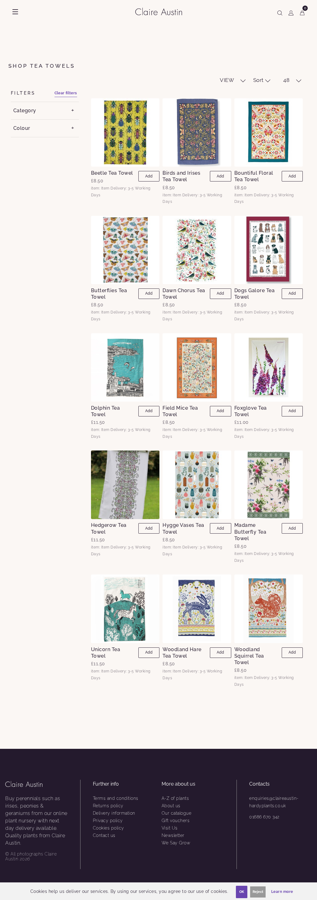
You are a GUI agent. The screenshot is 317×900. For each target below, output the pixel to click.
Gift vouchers (176, 820)
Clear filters (65, 93)
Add (149, 176)
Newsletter (173, 835)
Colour (21, 128)
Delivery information (114, 813)
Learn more (282, 891)
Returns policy (108, 805)
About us (171, 805)
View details (125, 132)
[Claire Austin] (161, 11)
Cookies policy (108, 827)
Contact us (104, 835)
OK (241, 892)
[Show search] (279, 11)
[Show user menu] (291, 11)
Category (24, 110)
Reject (258, 892)
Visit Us (170, 827)
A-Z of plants (175, 798)
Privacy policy (108, 820)
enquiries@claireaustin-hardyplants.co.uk (274, 802)
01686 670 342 (264, 816)
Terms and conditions (115, 798)
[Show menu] (15, 11)
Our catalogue (177, 813)
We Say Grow (176, 842)
